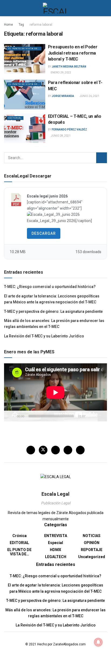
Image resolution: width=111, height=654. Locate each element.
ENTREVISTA (55, 536)
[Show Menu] (6, 8)
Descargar (44, 233)
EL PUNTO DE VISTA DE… (19, 552)
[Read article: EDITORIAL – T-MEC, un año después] (24, 128)
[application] (55, 392)
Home (8, 24)
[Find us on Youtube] (80, 450)
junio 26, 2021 (89, 96)
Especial (55, 543)
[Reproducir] (11, 416)
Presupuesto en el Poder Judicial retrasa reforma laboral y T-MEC (73, 53)
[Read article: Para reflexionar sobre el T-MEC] (24, 94)
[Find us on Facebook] (30, 450)
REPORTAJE (91, 550)
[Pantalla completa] (100, 416)
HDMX (55, 550)
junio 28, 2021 (60, 135)
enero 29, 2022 (60, 72)
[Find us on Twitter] (43, 450)
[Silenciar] (90, 416)
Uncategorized (91, 557)
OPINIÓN (91, 543)
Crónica (19, 536)
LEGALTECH (55, 557)
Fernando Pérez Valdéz (69, 129)
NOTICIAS (91, 536)
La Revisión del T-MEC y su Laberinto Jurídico (44, 336)
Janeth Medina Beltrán (69, 66)
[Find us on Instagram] (55, 450)
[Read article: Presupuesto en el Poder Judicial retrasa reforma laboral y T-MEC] (24, 58)
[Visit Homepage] (55, 8)
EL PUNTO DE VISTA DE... (24, 48)
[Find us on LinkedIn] (68, 450)
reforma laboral (41, 24)
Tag (21, 24)
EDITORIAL (15, 118)
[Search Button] (104, 8)
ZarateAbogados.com (69, 644)
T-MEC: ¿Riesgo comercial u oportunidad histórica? (50, 286)
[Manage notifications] (98, 642)
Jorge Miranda (63, 96)
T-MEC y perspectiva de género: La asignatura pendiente (53, 311)
